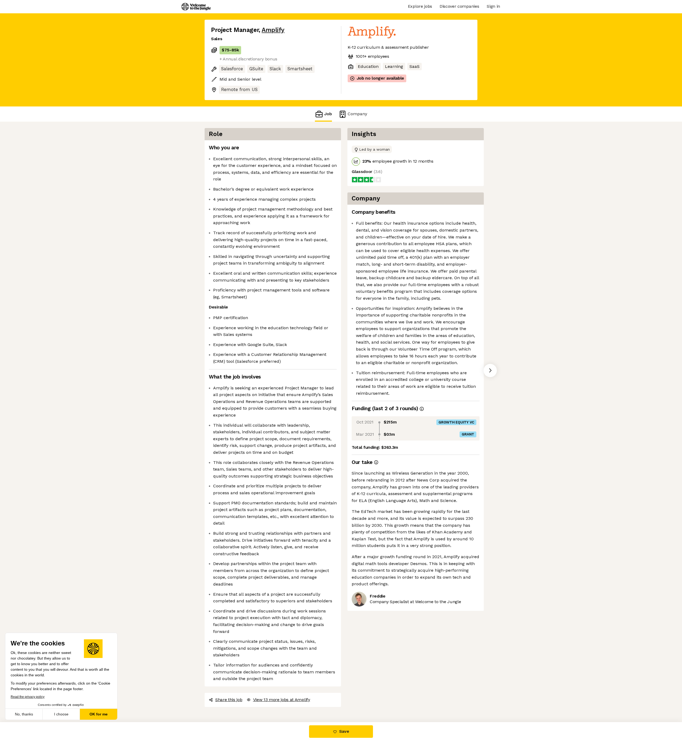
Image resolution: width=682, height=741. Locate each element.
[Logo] (196, 6)
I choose (61, 714)
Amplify (273, 30)
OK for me (99, 714)
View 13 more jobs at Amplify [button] (281, 699)
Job (328, 113)
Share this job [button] (228, 699)
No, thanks (24, 714)
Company (357, 113)
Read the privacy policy (27, 697)
